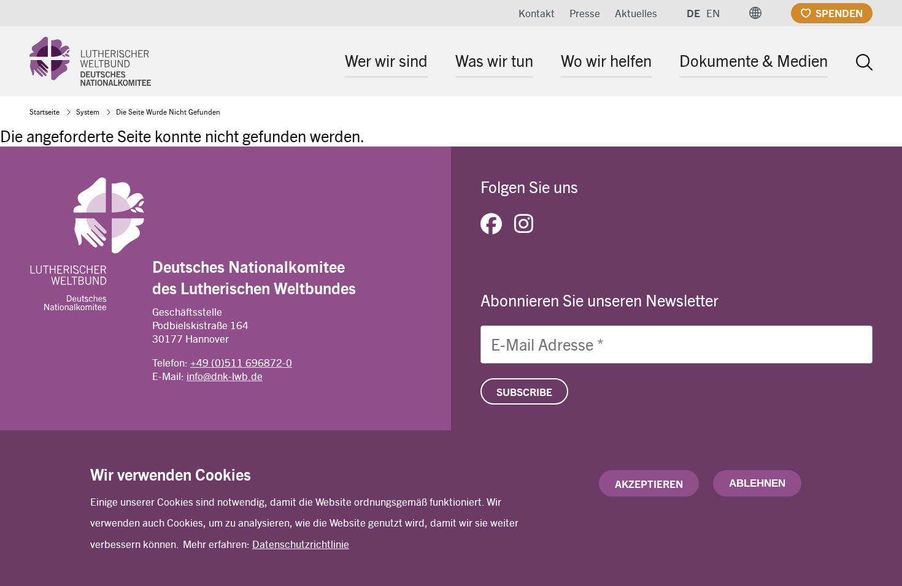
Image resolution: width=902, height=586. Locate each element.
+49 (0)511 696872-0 (241, 362)
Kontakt (536, 13)
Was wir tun (494, 60)
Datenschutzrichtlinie (300, 543)
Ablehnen (757, 483)
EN (713, 13)
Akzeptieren (649, 483)
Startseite (44, 111)
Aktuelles (636, 13)
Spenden (839, 13)
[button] (755, 13)
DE (693, 13)
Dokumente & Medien (753, 60)
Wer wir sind (386, 60)
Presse (584, 13)
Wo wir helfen (606, 60)
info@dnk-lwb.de (225, 375)
